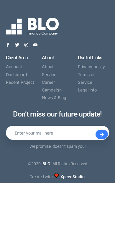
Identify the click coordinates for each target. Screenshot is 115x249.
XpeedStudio (72, 176)
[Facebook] (8, 45)
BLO (46, 163)
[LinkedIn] (26, 45)
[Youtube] (35, 45)
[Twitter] (17, 45)
